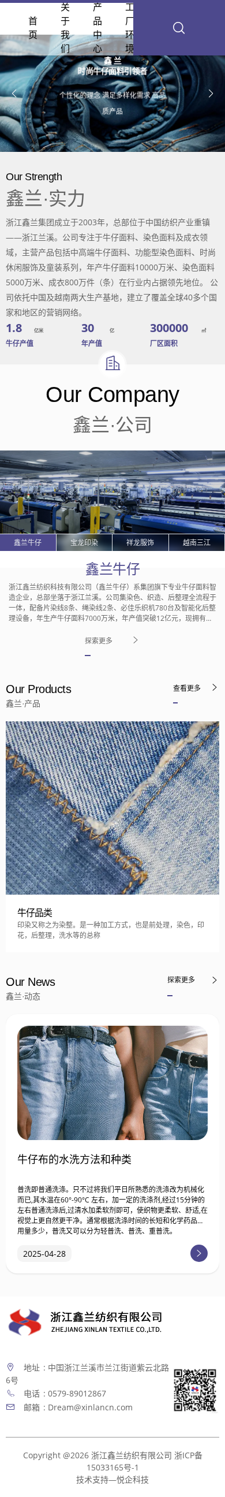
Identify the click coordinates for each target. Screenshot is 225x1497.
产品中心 (97, 28)
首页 (33, 27)
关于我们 (65, 28)
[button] (210, 94)
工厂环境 (129, 28)
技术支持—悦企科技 (112, 1479)
